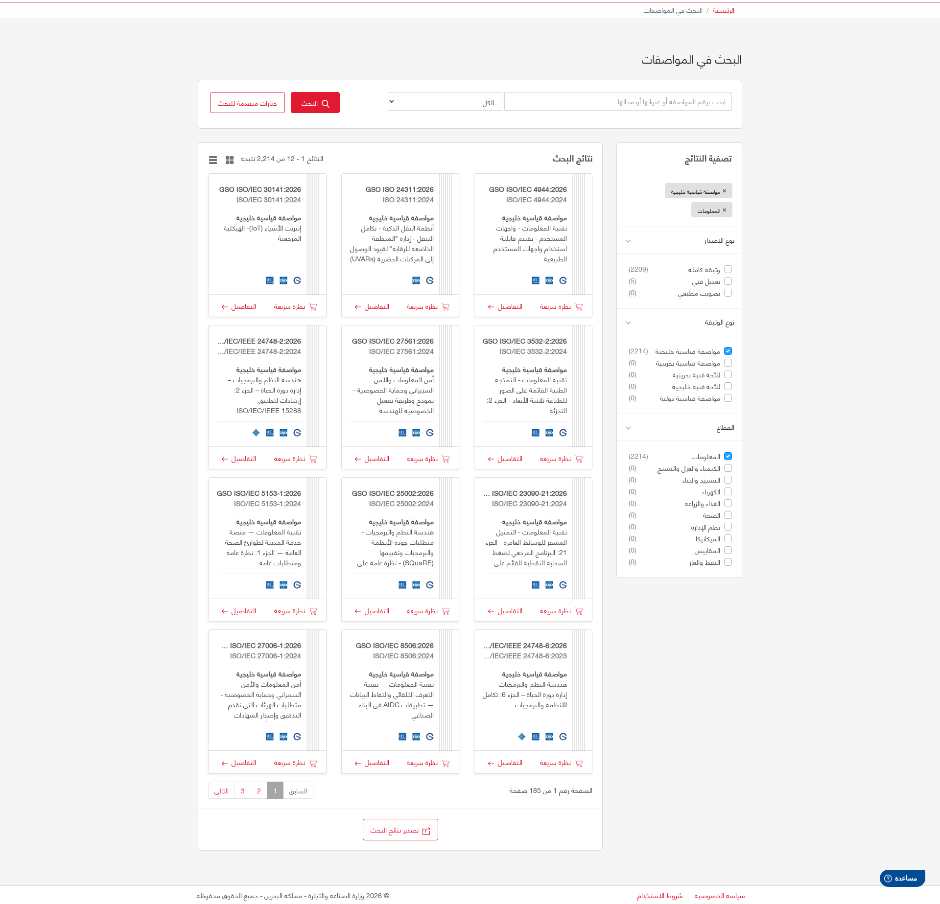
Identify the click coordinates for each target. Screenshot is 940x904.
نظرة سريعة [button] (557, 306)
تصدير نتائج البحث (397, 829)
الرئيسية (723, 9)
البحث (312, 102)
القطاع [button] (725, 427)
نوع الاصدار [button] (719, 240)
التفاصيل (508, 306)
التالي (221, 790)
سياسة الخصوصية (720, 895)
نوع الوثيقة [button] (719, 322)
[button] (247, 102)
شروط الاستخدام (660, 895)
